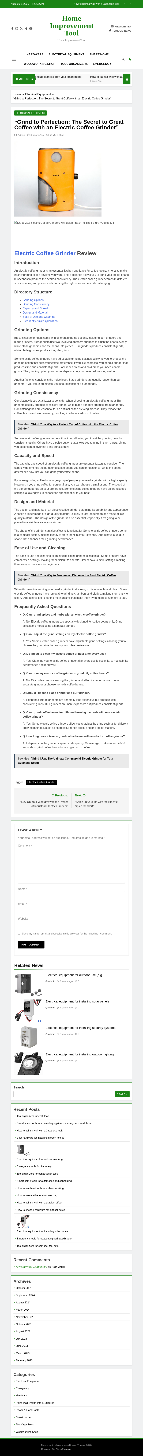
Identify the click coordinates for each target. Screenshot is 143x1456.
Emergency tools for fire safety (34, 1166)
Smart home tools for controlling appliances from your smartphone (54, 1123)
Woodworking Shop (39, 63)
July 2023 (21, 1338)
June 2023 (22, 1345)
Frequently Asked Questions (40, 320)
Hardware (35, 54)
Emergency (102, 63)
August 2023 (23, 1331)
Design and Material (35, 312)
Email (22, 903)
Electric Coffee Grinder (45, 253)
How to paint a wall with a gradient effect (39, 1202)
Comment (25, 845)
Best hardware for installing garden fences (95, 3)
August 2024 (23, 1302)
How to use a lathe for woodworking (37, 1195)
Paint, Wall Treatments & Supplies (35, 1402)
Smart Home (99, 54)
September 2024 (25, 1295)
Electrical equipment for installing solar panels (77, 1001)
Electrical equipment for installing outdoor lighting (80, 1054)
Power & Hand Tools (27, 1409)
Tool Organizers (74, 63)
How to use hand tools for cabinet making (40, 1188)
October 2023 (23, 1324)
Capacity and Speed (35, 308)
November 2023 (25, 1316)
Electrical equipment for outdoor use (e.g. (74, 975)
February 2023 (24, 1360)
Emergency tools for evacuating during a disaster (44, 1238)
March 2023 (22, 1353)
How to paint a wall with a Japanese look (105, 76)
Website (23, 918)
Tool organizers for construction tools (37, 1173)
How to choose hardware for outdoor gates (41, 1209)
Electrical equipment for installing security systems (80, 1028)
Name (22, 888)
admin (21, 135)
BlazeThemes (63, 1449)
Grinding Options (33, 300)
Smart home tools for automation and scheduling (44, 1180)
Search (18, 1087)
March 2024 (22, 1309)
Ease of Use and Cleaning (39, 316)
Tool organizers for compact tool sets (38, 1245)
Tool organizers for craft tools (33, 1116)
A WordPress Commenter (31, 1266)
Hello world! (58, 1266)
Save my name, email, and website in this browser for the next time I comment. (67, 933)
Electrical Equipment (66, 54)
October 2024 (23, 1287)
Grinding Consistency (36, 304)
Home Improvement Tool (71, 25)
